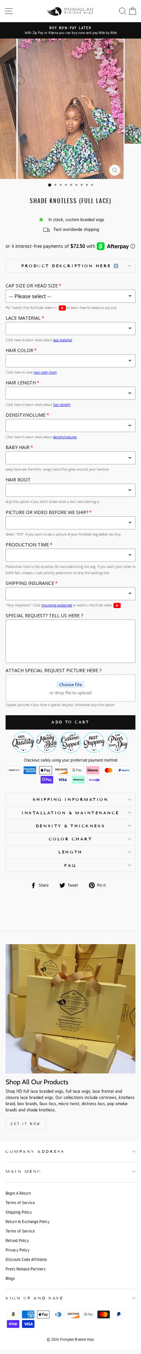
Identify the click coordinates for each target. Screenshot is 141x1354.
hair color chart (45, 372)
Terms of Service (20, 1202)
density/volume (65, 437)
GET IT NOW (25, 1123)
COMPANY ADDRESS (35, 1151)
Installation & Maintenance (70, 812)
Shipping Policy (19, 1212)
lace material (62, 340)
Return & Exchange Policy (28, 1221)
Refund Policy (17, 1240)
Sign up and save (35, 1298)
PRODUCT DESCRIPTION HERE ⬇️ (70, 265)
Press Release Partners (26, 1268)
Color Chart (70, 838)
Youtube (62, 308)
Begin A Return (18, 1193)
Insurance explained (56, 605)
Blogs (10, 1278)
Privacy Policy (18, 1250)
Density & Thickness (70, 825)
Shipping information (71, 799)
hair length (61, 404)
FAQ (70, 865)
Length (70, 851)
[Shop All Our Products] (70, 1008)
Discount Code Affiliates (26, 1259)
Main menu (24, 1171)
